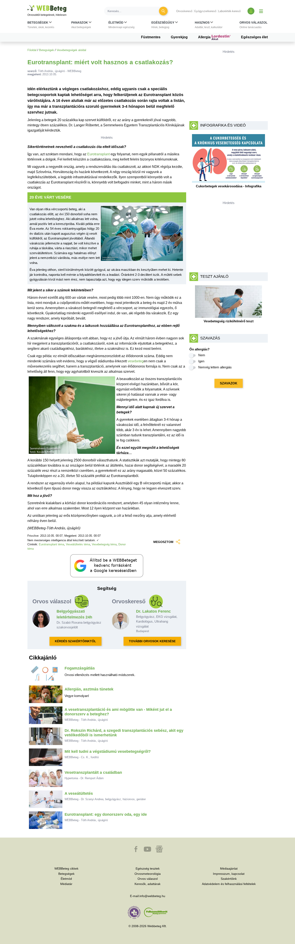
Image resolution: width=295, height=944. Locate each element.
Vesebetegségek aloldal (71, 50)
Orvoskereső (184, 11)
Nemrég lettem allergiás (215, 367)
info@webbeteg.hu (152, 896)
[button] (40, 25)
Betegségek (46, 50)
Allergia (204, 37)
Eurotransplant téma (51, 544)
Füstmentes (150, 37)
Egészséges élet (254, 37)
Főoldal (31, 50)
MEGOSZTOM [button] (163, 542)
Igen (201, 361)
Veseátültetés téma (78, 544)
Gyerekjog (179, 37)
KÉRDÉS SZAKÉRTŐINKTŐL (75, 641)
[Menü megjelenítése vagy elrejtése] (261, 11)
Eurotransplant (99, 154)
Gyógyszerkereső (205, 11)
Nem (201, 355)
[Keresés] (163, 11)
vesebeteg (136, 361)
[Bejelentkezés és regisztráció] (250, 11)
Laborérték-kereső (229, 11)
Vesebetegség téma (104, 544)
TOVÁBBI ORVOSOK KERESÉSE (152, 641)
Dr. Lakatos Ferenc (153, 611)
